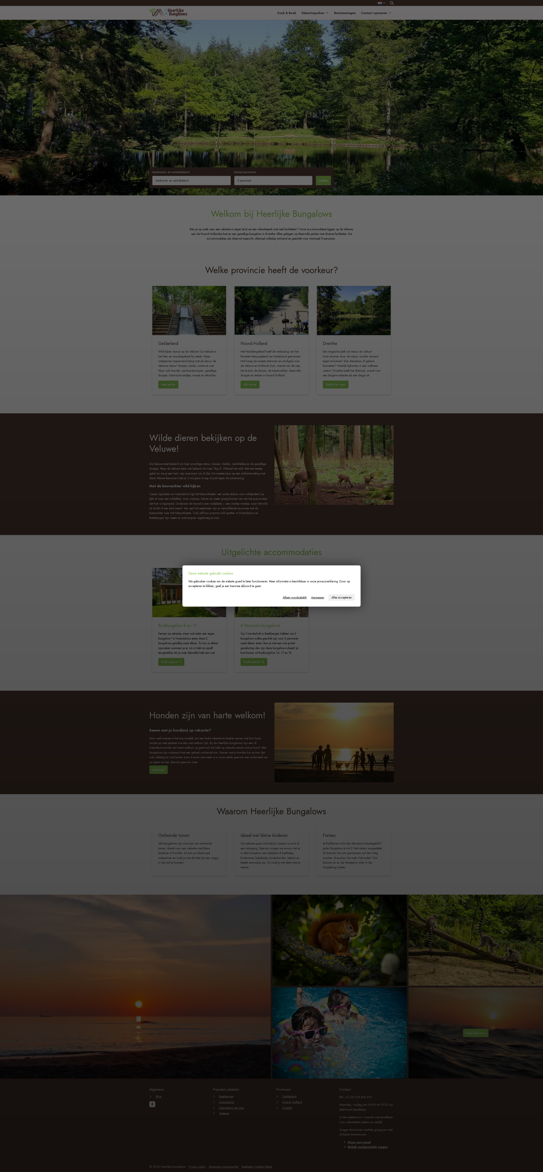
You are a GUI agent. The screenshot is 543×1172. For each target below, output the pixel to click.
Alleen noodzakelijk (295, 597)
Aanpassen (317, 597)
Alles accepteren (342, 597)
